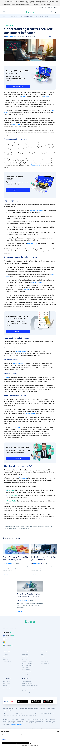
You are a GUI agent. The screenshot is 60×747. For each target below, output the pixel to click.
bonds (23, 96)
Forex (42, 654)
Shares (42, 656)
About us (5, 654)
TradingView (6, 685)
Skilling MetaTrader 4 (8, 687)
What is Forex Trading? (27, 665)
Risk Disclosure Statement (15, 724)
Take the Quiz (17, 458)
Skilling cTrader (6, 683)
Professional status (26, 671)
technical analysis (21, 351)
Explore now (18, 331)
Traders (6, 377)
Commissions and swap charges (29, 659)
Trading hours (25, 658)
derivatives (46, 96)
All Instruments (25, 656)
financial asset (23, 478)
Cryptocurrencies (45, 661)
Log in (55, 12)
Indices (42, 658)
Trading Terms (13, 16)
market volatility (16, 124)
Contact (5, 658)
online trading (17, 427)
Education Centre (26, 674)
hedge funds (26, 289)
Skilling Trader (6, 681)
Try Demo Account (18, 190)
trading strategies (36, 282)
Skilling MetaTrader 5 (8, 689)
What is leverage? (26, 669)
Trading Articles (26, 673)
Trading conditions (26, 667)
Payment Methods (26, 681)
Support (48, 7)
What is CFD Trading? (27, 663)
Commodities (44, 659)
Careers (5, 656)
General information (27, 690)
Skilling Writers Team (11, 36)
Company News (7, 661)
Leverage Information (27, 661)
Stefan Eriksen (8, 563)
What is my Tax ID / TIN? (28, 689)
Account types (25, 654)
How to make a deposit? (27, 683)
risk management (30, 413)
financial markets (36, 165)
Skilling (4, 16)
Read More (5, 574)
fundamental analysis (18, 363)
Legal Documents (26, 692)
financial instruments (36, 210)
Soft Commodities (45, 663)
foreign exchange (32, 243)
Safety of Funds (7, 659)
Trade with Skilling (18, 86)
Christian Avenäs (23, 600)
